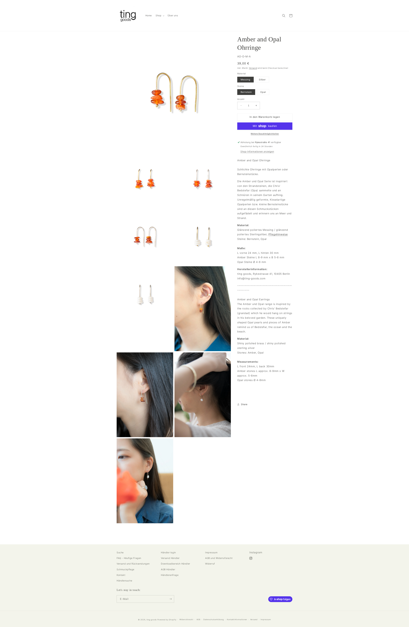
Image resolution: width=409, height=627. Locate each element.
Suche (120, 552)
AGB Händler (168, 569)
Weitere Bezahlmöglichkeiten (265, 133)
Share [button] (244, 404)
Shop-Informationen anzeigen (257, 151)
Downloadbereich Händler (175, 563)
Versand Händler (170, 558)
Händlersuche (124, 580)
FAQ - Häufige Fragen (129, 558)
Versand (253, 68)
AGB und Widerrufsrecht (218, 558)
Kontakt (121, 575)
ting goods (152, 620)
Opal (263, 92)
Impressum (211, 552)
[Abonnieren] (170, 599)
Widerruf (210, 563)
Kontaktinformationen (237, 619)
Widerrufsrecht (186, 619)
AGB (198, 619)
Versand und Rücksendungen (133, 563)
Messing (245, 79)
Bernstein (246, 92)
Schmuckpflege (125, 569)
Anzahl (240, 99)
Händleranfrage (169, 575)
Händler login (168, 552)
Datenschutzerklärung (213, 619)
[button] (160, 15)
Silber (262, 79)
